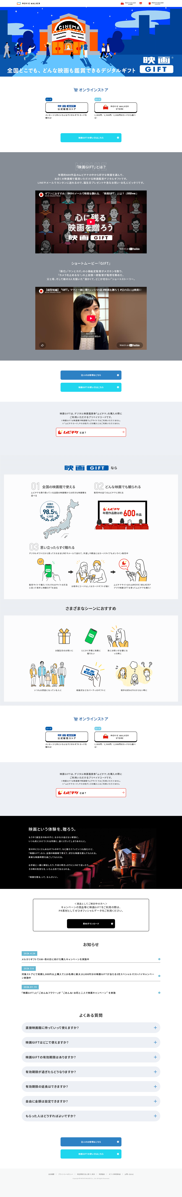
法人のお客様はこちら (91, 375)
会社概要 (51, 1174)
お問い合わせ (129, 1174)
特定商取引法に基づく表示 (86, 1174)
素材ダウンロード (91, 923)
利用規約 (102, 1174)
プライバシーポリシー (65, 1174)
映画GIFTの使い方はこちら (91, 137)
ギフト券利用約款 (115, 1174)
